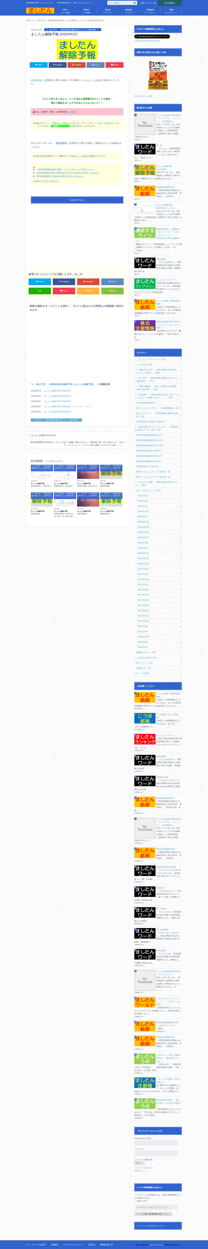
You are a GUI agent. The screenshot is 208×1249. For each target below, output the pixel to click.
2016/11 (143, 563)
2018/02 (143, 642)
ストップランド (150, 10)
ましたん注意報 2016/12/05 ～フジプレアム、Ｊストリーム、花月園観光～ (168, 118)
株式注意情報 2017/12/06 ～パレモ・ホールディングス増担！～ (168, 324)
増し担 (159, 145)
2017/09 (143, 616)
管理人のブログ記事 (143, 96)
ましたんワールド (156, 1245)
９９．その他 (142, 673)
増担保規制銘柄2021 (165, 798)
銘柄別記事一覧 (106, 1244)
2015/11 (143, 501)
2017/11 (143, 626)
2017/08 (143, 610)
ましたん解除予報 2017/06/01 (164, 167)
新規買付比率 (162, 777)
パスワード (139, 1149)
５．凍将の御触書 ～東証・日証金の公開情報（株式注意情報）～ (155, 388)
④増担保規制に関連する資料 (150, 421)
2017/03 (143, 584)
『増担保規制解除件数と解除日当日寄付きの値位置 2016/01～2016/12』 (67, 172)
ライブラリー (107, 10)
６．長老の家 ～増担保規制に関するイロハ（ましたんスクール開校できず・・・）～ (156, 396)
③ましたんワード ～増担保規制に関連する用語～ (157, 415)
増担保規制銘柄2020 (165, 187)
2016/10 (143, 558)
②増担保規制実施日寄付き (150, 440)
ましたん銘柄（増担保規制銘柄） (168, 302)
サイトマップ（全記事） (36, 1244)
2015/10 (143, 495)
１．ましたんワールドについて (150, 359)
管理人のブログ (70, 123)
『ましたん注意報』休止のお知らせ (168, 1080)
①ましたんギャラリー (148, 490)
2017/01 (143, 574)
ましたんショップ (171, 10)
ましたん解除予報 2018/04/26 (57, 411)
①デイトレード (144, 663)
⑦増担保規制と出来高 (147, 466)
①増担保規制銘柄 (145, 403)
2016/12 (143, 569)
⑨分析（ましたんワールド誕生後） (153, 477)
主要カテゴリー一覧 (148, 3)
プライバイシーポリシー (73, 1244)
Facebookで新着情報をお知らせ (151, 1226)
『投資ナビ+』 (109, 123)
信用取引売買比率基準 (166, 867)
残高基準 (160, 888)
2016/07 (143, 542)
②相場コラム (143, 668)
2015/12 (143, 506)
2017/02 (143, 579)
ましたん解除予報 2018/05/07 (57, 391)
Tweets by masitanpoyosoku (147, 40)
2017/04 (143, 590)
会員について (140, 1170)
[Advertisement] (77, 232)
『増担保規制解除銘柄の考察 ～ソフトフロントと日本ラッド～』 (65, 169)
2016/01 (143, 511)
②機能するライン (146, 652)
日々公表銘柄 (162, 929)
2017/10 (143, 621)
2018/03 (143, 647)
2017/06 (143, 600)
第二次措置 (161, 908)
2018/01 (143, 636)
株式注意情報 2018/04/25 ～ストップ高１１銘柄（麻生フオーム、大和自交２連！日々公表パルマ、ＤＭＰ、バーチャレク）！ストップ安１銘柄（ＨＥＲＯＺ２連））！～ (77, 443)
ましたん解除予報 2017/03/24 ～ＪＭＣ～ (166, 206)
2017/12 (143, 631)
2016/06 (143, 537)
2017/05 (143, 595)
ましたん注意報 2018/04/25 (43, 435)
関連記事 (73, 112)
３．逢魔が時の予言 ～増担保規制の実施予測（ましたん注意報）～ (155, 371)
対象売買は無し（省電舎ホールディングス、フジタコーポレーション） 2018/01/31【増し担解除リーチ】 (157, 235)
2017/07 (143, 605)
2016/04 (143, 527)
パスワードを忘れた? (143, 1167)
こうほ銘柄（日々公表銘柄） (167, 716)
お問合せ (171, 3)
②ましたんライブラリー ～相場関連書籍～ (157, 408)
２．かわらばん (144, 364)
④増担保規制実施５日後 (148, 450)
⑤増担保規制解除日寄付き (149, 456)
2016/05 (143, 532)
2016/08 (143, 548)
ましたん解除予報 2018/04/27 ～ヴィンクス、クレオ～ (68, 406)
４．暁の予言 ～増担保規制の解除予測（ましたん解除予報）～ (64, 384)
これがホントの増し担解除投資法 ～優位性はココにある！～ (168, 1058)
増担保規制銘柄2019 (165, 1037)
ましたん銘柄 (65, 10)
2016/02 (143, 516)
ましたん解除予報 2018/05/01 (57, 401)
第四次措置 (161, 950)
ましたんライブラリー (166, 280)
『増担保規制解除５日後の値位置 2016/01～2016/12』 (59, 176)
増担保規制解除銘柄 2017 (167, 1022)
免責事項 (54, 1244)
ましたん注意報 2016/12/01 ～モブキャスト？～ (168, 973)
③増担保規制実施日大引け (149, 445)
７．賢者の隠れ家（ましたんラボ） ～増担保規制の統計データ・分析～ (156, 428)
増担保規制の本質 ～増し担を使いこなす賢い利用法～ (168, 1103)
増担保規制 (36, 80)
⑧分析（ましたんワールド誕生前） (153, 471)
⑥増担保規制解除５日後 (148, 461)
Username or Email (142, 1138)
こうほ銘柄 (86, 10)
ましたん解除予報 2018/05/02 (57, 396)
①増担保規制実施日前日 (149, 435)
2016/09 (143, 553)
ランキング (129, 10)
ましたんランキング (165, 735)
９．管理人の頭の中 (145, 657)
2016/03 (143, 522)
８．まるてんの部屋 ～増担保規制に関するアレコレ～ (156, 483)
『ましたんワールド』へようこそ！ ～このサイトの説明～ (168, 1001)
